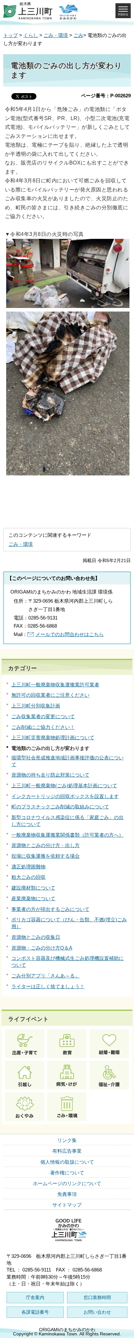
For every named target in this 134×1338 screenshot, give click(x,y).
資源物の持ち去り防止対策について (50, 775)
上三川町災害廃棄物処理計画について (52, 737)
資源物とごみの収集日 (35, 937)
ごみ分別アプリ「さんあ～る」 (45, 975)
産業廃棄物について (33, 898)
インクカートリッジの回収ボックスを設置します (65, 796)
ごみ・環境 (56, 35)
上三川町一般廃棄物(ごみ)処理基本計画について (64, 785)
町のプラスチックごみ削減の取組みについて (60, 806)
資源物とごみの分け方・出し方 (45, 845)
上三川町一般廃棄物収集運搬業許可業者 (55, 684)
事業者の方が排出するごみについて (50, 909)
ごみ (78, 35)
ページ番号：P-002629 (106, 95)
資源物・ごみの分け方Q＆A (41, 948)
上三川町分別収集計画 (35, 705)
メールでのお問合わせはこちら (69, 634)
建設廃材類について (33, 887)
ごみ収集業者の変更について (43, 716)
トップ (10, 35)
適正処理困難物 (28, 866)
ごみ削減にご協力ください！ (43, 727)
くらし (30, 35)
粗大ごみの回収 (28, 877)
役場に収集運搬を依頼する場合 (45, 856)
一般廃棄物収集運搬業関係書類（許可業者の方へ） (67, 835)
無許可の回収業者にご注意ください (50, 695)
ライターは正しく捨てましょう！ (48, 986)
